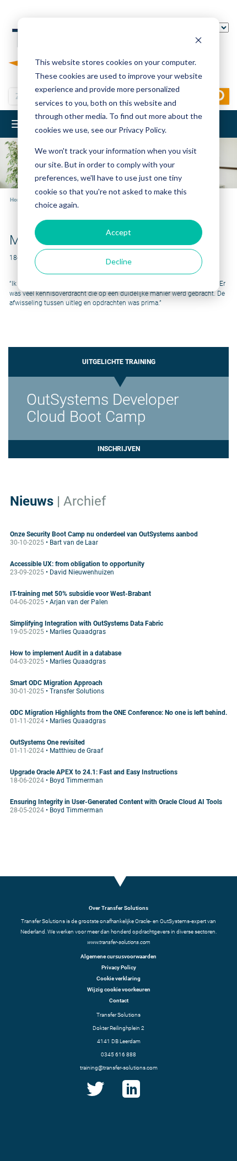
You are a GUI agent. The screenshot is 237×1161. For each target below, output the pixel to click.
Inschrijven (119, 449)
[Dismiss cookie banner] (198, 41)
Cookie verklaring (118, 978)
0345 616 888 (118, 1054)
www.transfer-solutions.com (118, 942)
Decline (119, 261)
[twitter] (95, 1097)
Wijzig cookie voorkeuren (118, 989)
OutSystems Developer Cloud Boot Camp (102, 407)
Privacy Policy (118, 967)
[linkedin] (131, 1097)
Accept (118, 232)
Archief (84, 501)
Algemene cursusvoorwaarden (118, 956)
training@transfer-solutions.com (119, 1067)
